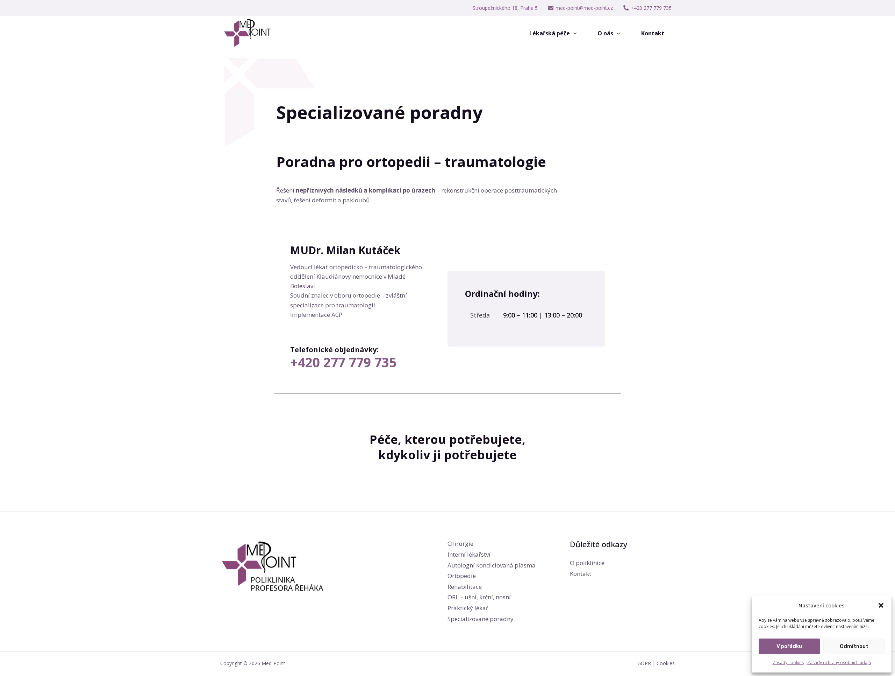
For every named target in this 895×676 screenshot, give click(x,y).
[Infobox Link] (358, 360)
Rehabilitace (465, 587)
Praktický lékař (468, 608)
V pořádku (789, 646)
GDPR (644, 663)
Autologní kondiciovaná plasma (492, 565)
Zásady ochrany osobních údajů (839, 662)
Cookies (666, 663)
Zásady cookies (788, 662)
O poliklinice (587, 563)
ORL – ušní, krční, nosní (479, 597)
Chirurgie (460, 543)
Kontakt (580, 574)
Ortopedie (462, 576)
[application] (573, 33)
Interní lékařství (469, 554)
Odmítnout (854, 646)
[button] (881, 605)
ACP (336, 315)
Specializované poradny (481, 619)
